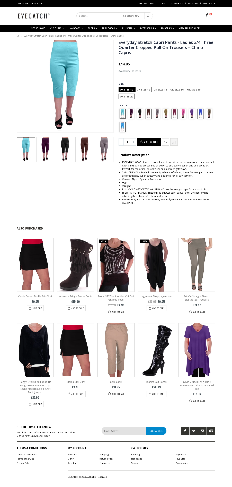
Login (162, 3)
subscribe (156, 430)
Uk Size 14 (160, 89)
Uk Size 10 (126, 89)
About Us (193, 3)
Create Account (146, 3)
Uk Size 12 (143, 89)
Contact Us (209, 3)
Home (18, 36)
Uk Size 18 (194, 89)
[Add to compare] (174, 142)
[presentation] (20, 148)
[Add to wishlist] (165, 142)
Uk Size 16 (177, 89)
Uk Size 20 (126, 96)
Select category (131, 15)
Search (148, 16)
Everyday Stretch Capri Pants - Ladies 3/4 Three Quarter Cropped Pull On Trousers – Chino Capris (166, 47)
